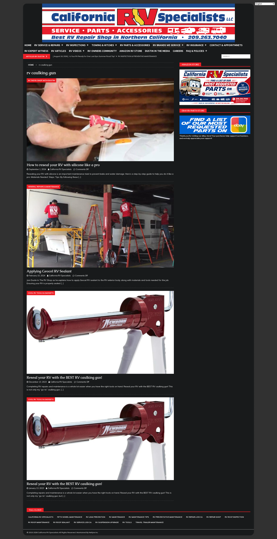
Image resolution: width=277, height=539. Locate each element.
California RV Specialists (61, 169)
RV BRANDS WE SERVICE (166, 45)
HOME (28, 45)
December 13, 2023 (38, 382)
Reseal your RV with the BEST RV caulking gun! (64, 377)
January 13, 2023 (36, 488)
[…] (79, 177)
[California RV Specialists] (138, 40)
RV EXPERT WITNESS (36, 51)
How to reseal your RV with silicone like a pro (63, 165)
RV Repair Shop (213, 517)
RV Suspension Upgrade (107, 522)
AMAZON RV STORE (130, 51)
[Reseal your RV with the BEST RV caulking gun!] (100, 332)
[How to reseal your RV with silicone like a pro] (100, 119)
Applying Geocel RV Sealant (49, 271)
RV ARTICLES (58, 51)
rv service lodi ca (82, 522)
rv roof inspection (234, 517)
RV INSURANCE (195, 45)
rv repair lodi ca (194, 517)
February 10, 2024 (37, 275)
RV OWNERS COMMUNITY (102, 51)
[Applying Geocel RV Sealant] (100, 226)
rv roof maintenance (38, 522)
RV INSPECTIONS (76, 45)
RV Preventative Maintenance (167, 517)
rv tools (127, 522)
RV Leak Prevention (95, 517)
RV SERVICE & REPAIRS (47, 45)
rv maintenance (117, 517)
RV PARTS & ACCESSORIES (135, 45)
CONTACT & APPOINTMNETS (226, 45)
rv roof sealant (61, 522)
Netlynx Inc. (93, 532)
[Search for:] (235, 56)
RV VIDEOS (75, 51)
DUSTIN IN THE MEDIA (157, 51)
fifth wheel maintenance (69, 517)
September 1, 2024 (37, 169)
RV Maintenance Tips (139, 517)
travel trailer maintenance (149, 522)
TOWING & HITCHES (103, 45)
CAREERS (178, 51)
